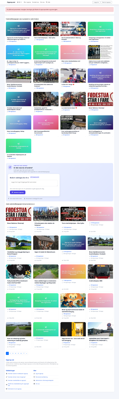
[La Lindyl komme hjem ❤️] (73, 102)
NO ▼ (20, 2)
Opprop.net (11, 2)
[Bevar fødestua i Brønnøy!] (100, 102)
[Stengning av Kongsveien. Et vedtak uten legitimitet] (100, 32)
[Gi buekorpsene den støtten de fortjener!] (46, 79)
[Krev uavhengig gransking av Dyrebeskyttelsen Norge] (73, 126)
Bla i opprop (27, 2)
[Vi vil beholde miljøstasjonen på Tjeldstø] (18, 149)
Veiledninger (10, 371)
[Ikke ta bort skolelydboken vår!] (73, 55)
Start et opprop (106, 2)
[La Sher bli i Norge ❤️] (73, 78)
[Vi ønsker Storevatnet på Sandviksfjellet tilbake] (18, 102)
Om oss (42, 2)
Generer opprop (19, 192)
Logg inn (96, 2)
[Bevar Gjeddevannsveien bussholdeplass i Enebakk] (18, 79)
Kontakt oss (35, 2)
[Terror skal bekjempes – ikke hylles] (46, 32)
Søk (49, 2)
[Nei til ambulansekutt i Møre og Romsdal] (73, 32)
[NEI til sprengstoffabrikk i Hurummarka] (46, 126)
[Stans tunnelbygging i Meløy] (18, 125)
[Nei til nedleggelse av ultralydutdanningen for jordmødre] (100, 126)
